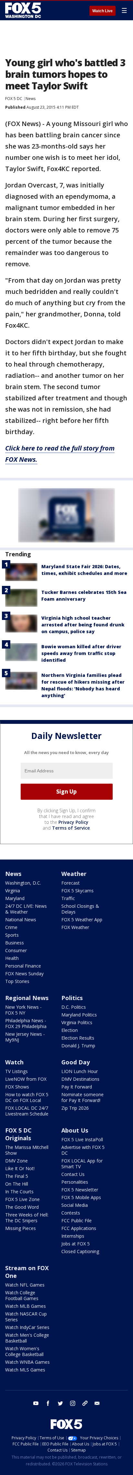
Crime (11, 927)
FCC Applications (78, 1228)
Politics (72, 998)
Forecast (70, 883)
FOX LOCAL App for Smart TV (82, 1164)
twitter (60, 1403)
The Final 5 (16, 1176)
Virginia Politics (76, 1022)
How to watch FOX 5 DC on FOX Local (26, 1097)
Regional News (26, 998)
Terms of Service (71, 828)
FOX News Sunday (24, 973)
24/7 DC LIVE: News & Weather (26, 909)
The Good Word (22, 1207)
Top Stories (17, 981)
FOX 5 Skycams (77, 891)
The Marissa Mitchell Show (26, 1150)
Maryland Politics (79, 1015)
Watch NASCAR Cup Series (26, 1317)
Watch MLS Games (25, 1370)
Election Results (77, 1038)
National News (20, 919)
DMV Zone (16, 1161)
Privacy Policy (73, 822)
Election (69, 1030)
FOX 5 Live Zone (22, 1199)
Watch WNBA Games (27, 1362)
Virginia (12, 891)
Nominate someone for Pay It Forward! (82, 1097)
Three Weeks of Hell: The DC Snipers (26, 1218)
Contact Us (73, 1174)
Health (12, 958)
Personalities (74, 1182)
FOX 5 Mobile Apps (81, 1197)
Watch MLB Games (25, 1306)
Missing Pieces (20, 1228)
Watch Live (102, 11)
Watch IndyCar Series (27, 1327)
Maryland (15, 898)
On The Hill (16, 1184)
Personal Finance (23, 966)
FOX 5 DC (13, 98)
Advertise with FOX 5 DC (83, 1150)
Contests (70, 1213)
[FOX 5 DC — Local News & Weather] (24, 10)
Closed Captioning (80, 1251)
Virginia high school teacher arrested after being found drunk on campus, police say (82, 624)
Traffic (68, 898)
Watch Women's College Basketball (24, 1351)
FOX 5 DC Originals (18, 1134)
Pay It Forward (76, 1087)
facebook (48, 1403)
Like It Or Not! (20, 1168)
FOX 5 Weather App (81, 919)
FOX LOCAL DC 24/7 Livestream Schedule (26, 1111)
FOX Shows (17, 1087)
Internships (72, 1236)
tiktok (85, 1403)
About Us (74, 1130)
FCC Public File (76, 1220)
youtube (36, 1403)
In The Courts (19, 1191)
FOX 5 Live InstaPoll (82, 1139)
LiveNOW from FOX (25, 1079)
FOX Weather (75, 927)
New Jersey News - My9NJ (25, 1037)
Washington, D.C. (23, 883)
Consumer (16, 950)
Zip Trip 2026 (75, 1108)
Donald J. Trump (78, 1046)
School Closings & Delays (80, 909)
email (97, 1403)
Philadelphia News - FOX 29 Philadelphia (25, 1023)
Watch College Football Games (21, 1295)
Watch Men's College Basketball (27, 1338)
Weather (74, 874)
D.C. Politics (73, 1007)
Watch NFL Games (25, 1285)
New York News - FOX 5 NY (23, 1010)
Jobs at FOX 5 (75, 1244)
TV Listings (16, 1071)
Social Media (74, 1205)
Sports (12, 935)
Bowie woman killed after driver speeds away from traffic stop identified (81, 653)
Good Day (75, 1062)
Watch (14, 1062)
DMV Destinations (80, 1079)
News (31, 98)
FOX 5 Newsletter (79, 1190)
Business (14, 943)
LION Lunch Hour (79, 1071)
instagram (72, 1403)
